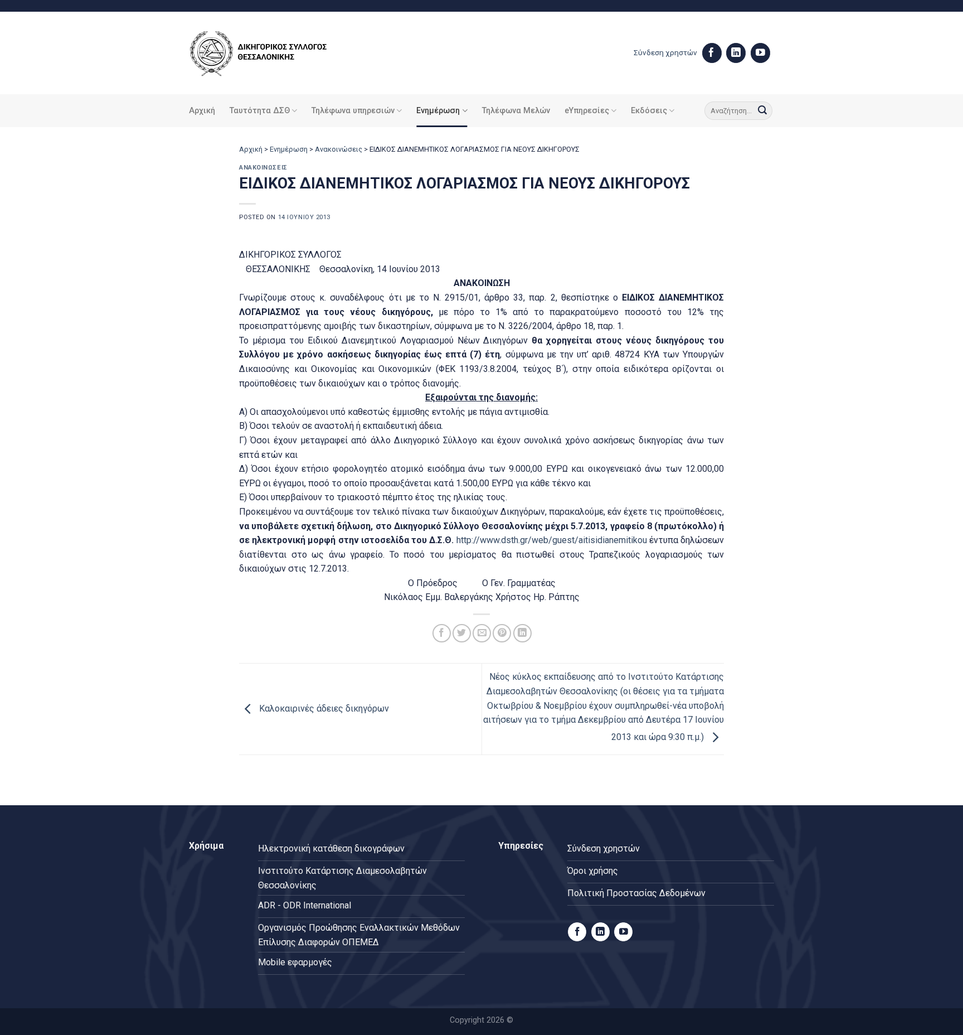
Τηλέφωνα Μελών (516, 110)
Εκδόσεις (649, 110)
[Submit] (762, 110)
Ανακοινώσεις (338, 149)
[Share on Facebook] (441, 633)
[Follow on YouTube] (760, 53)
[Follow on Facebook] (712, 53)
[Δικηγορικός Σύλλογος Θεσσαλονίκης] (272, 53)
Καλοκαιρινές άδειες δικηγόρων (323, 708)
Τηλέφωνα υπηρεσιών (353, 110)
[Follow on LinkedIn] (736, 53)
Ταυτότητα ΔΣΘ (260, 110)
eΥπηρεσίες (587, 110)
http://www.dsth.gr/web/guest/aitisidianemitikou (551, 540)
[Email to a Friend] (482, 633)
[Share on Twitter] (462, 633)
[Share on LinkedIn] (522, 633)
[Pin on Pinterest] (502, 633)
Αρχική (202, 110)
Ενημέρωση (438, 110)
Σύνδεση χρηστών (665, 52)
